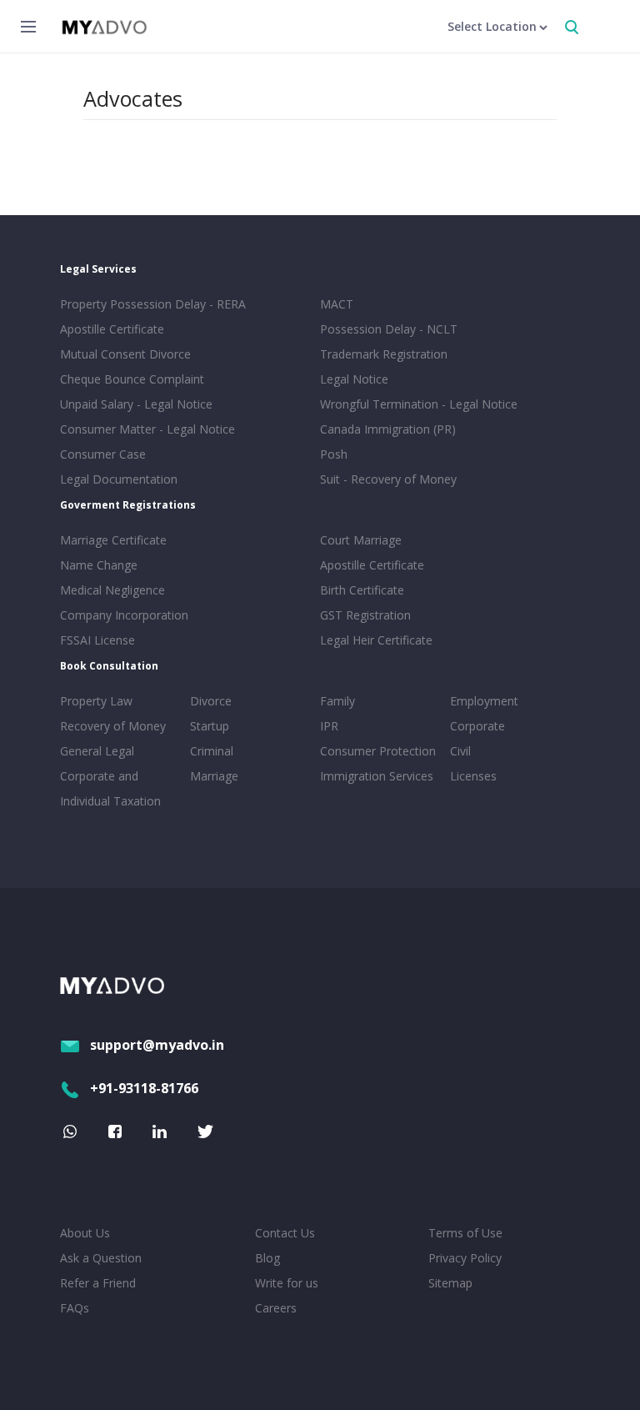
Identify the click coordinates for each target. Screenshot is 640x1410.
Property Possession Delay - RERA (153, 304)
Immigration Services (376, 776)
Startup (209, 726)
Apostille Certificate (112, 329)
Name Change (99, 565)
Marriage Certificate (113, 540)
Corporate (477, 726)
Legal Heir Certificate (376, 640)
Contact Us (285, 1233)
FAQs (74, 1308)
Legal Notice (354, 379)
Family (337, 701)
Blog (267, 1258)
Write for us (286, 1283)
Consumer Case (103, 454)
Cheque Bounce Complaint (132, 379)
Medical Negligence (112, 590)
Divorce (211, 701)
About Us (85, 1233)
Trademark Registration (384, 354)
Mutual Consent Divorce (125, 354)
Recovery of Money (113, 726)
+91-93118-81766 (144, 1088)
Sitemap (450, 1283)
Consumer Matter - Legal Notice (147, 429)
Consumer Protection (378, 751)
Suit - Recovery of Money (388, 479)
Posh (334, 454)
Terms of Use (465, 1233)
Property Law (96, 701)
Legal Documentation (119, 479)
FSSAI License (97, 640)
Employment (484, 701)
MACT (336, 304)
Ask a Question (101, 1258)
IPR (329, 726)
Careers (276, 1308)
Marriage (214, 776)
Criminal (211, 751)
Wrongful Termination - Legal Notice (419, 404)
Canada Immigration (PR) (388, 429)
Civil (460, 751)
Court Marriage (361, 540)
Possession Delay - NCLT (389, 329)
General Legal (97, 751)
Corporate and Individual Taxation (110, 788)
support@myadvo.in (157, 1045)
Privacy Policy (465, 1258)
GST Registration (365, 615)
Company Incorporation (124, 615)
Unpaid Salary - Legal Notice (136, 404)
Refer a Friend (98, 1283)
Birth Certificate (362, 590)
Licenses (473, 776)
